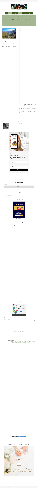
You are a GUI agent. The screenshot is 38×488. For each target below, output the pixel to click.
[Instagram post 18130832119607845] (11, 412)
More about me (22, 123)
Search (22, 215)
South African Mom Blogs (19, 6)
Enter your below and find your (19, 212)
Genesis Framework (22, 483)
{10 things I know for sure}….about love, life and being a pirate (28, 105)
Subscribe (20, 124)
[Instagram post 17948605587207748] (27, 385)
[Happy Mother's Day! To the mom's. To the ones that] (27, 430)
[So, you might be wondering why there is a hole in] (27, 376)
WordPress (26, 483)
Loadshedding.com (20, 218)
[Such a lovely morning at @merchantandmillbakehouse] (27, 403)
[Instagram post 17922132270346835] (11, 421)
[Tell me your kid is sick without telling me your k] (27, 348)
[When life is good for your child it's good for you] (11, 376)
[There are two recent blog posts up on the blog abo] (27, 421)
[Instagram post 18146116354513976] (11, 403)
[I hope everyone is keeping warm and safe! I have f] (11, 430)
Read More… (24, 124)
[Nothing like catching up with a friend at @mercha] (11, 348)
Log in (29, 483)
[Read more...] (9, 49)
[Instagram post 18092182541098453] (11, 394)
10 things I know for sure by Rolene (10, 41)
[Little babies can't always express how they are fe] (11, 367)
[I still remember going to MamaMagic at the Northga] (27, 394)
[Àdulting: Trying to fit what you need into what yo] (27, 412)
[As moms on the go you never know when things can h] (11, 385)
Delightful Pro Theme (16, 483)
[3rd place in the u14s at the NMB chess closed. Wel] (11, 357)
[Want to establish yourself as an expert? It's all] (27, 357)
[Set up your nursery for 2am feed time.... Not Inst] (27, 367)
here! (22, 10)
